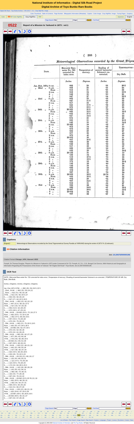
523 (82, 415)
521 (76, 415)
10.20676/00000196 (121, 255)
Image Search (81, 420)
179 (113, 411)
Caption (89, 13)
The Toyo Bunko (78, 423)
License (114, 420)
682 (67, 417)
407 (127, 413)
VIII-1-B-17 (27, 10)
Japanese (121, 17)
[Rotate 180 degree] (24, 33)
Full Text (95, 20)
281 (46, 413)
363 (97, 413)
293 (53, 413)
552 (105, 415)
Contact (127, 420)
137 (84, 411)
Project (109, 420)
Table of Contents (47, 13)
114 (69, 411)
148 (91, 411)
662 (53, 417)
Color (3, 17)
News (131, 420)
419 (1, 415)
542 (97, 415)
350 (90, 413)
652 (45, 417)
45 (27, 411)
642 (38, 417)
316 (68, 413)
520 (74, 415)
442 (16, 415)
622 (23, 417)
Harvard (30, 259)
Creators (96, 420)
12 (7, 411)
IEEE (36, 259)
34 (20, 411)
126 (76, 411)
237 (17, 413)
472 (38, 415)
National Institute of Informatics (62, 423)
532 (90, 415)
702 (82, 417)
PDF (40, 17)
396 (120, 413)
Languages (103, 420)
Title (55, 20)
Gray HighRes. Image (109, 13)
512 (67, 415)
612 (16, 417)
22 (14, 411)
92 (54, 411)
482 (45, 415)
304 (61, 413)
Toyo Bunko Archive (17, 10)
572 (119, 415)
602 (9, 417)
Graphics (129, 13)
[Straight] (29, 33)
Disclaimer (121, 420)
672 (60, 417)
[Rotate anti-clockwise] (15, 33)
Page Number (58, 13)
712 (90, 417)
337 (83, 413)
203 (128, 411)
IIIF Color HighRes (16, 17)
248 (24, 413)
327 (75, 413)
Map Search (89, 420)
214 (2, 413)
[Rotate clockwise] (19, 33)
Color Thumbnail (36, 13)
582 (127, 415)
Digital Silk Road (5, 10)
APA (24, 259)
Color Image (97, 13)
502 (60, 415)
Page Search (49, 20)
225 (9, 413)
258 (31, 413)
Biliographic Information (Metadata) (75, 13)
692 (75, 417)
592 (1, 417)
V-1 (33, 10)
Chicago (18, 259)
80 (47, 411)
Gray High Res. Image (41, 10)
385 (112, 413)
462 (31, 415)
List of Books (64, 420)
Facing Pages (121, 13)
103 (62, 411)
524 (84, 415)
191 (120, 411)
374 (105, 413)
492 (53, 415)
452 (23, 415)
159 (98, 411)
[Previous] (5, 33)
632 (31, 417)
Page (75, 20)
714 (92, 417)
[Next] (10, 33)
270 (39, 413)
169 (106, 411)
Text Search (72, 420)
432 (9, 415)
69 (41, 411)
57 (34, 411)
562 (112, 415)
